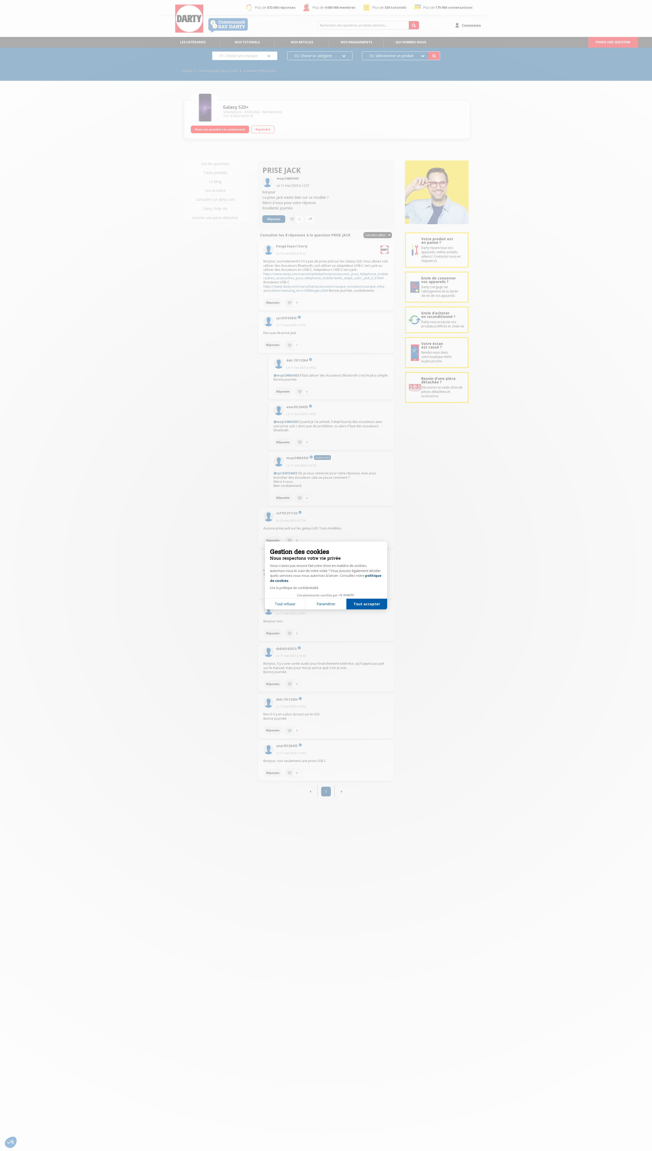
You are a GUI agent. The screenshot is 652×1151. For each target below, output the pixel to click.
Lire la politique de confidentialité (294, 588)
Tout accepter (367, 603)
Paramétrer (326, 603)
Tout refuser (285, 603)
